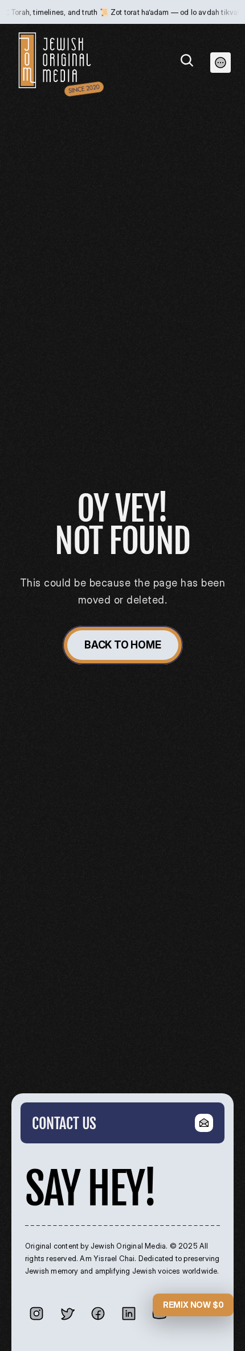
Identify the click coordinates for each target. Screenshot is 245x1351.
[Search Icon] (187, 60)
